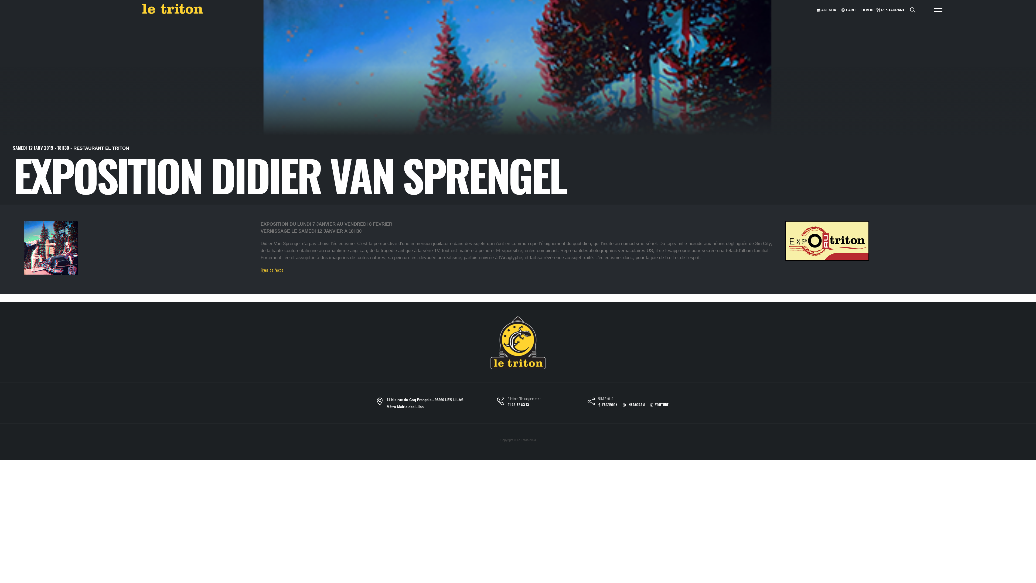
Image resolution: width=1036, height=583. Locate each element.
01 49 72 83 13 (518, 404)
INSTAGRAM (636, 404)
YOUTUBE (661, 404)
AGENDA (828, 10)
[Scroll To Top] (1026, 577)
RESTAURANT (892, 10)
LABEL (851, 10)
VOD (869, 10)
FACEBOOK (609, 404)
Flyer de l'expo (272, 270)
